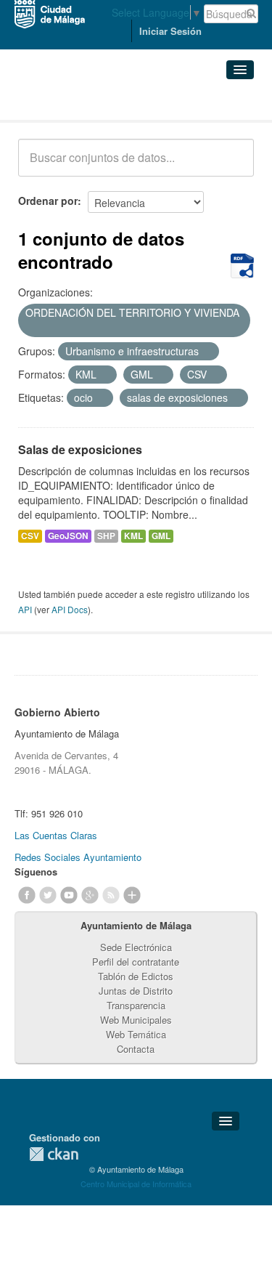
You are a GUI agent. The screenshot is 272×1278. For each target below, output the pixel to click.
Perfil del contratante (135, 961)
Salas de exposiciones (80, 449)
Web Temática (136, 1034)
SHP (106, 536)
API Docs (69, 609)
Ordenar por (48, 200)
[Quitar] (30, 328)
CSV (30, 536)
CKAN (53, 1154)
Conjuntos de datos (82, 102)
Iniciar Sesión (170, 31)
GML (161, 536)
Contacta (135, 1049)
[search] (233, 166)
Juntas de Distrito (136, 991)
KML (133, 536)
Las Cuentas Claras (56, 835)
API (25, 609)
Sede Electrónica (136, 947)
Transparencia (136, 1005)
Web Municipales (136, 1020)
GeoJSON (68, 536)
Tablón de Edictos (135, 976)
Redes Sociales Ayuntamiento (78, 857)
